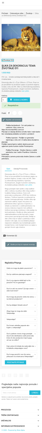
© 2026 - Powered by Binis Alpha (13, 430)
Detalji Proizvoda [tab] (20, 169)
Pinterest (20, 113)
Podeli (9, 113)
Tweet (14, 113)
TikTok (27, 375)
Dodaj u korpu (19, 99)
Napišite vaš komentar (13, 120)
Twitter (9, 375)
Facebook (3, 375)
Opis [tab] (8, 169)
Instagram (21, 375)
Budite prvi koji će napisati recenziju (22, 244)
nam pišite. (25, 91)
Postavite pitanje (15, 362)
